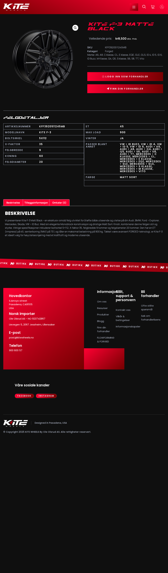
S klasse (121, 58)
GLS (143, 55)
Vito (142, 58)
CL (116, 55)
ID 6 (160, 55)
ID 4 (149, 55)
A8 (101, 55)
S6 (128, 58)
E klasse (123, 55)
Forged (109, 51)
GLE (137, 55)
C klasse (109, 55)
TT (137, 58)
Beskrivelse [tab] (13, 202)
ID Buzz (91, 58)
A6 (97, 55)
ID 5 (154, 55)
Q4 (109, 58)
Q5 (114, 58)
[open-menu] (134, 7)
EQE (131, 55)
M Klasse (102, 58)
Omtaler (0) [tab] (59, 202)
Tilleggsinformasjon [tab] (36, 202)
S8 (132, 58)
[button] (75, 28)
